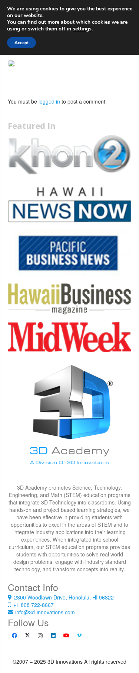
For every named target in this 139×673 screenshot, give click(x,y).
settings (82, 29)
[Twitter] (27, 635)
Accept (21, 43)
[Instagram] (40, 635)
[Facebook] (14, 635)
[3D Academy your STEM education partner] (69, 422)
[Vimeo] (79, 635)
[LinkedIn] (53, 635)
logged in (49, 101)
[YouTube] (66, 635)
